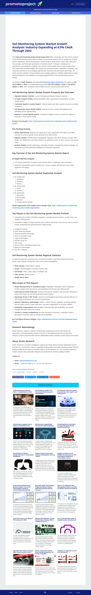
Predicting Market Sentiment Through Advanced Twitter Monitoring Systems (66, 425)
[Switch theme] (68, 4)
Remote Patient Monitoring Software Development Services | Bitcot (45, 454)
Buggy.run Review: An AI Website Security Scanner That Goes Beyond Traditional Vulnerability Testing (67, 455)
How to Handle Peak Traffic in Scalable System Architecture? (66, 519)
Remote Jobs (55, 13)
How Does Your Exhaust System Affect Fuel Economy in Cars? (23, 551)
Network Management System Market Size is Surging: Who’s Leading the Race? (44, 520)
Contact (78, 592)
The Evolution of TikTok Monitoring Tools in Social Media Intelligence (23, 454)
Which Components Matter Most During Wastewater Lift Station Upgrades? (44, 552)
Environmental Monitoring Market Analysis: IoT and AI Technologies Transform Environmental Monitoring (21, 488)
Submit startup (80, 4)
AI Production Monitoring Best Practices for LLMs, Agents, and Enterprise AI (67, 391)
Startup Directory (35, 13)
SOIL (14, 372)
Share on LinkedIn (43, 377)
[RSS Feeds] (45, 592)
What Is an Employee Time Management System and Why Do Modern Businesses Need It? (67, 487)
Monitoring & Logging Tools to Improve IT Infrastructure (22, 425)
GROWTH (41, 372)
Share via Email (55, 377)
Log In (72, 4)
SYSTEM (29, 372)
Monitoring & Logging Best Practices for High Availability (44, 425)
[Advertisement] (45, 30)
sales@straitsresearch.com (28, 361)
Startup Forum (76, 13)
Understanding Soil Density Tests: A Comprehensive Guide (22, 391)
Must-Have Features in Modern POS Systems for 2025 (23, 519)
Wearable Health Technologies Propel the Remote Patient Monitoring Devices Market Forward (44, 488)
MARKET (35, 372)
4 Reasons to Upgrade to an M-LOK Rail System (67, 551)
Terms (21, 592)
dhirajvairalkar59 (22, 369)
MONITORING (21, 372)
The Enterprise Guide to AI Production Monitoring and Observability (43, 391)
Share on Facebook (18, 377)
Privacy (70, 592)
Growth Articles (15, 13)
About (11, 592)
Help (16, 592)
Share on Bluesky (31, 377)
